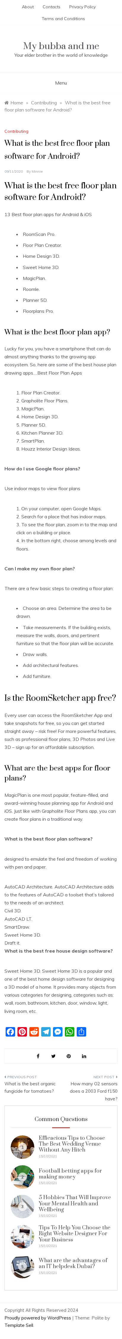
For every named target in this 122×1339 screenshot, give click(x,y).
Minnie (37, 171)
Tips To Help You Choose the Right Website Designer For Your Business (74, 1233)
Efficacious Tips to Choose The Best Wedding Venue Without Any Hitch (72, 1144)
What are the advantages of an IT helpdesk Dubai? (73, 1263)
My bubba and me (61, 46)
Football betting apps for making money (70, 1174)
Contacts (51, 6)
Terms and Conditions (63, 18)
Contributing (16, 131)
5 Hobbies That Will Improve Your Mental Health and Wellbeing (75, 1203)
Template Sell (18, 1325)
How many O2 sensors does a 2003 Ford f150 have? (94, 1091)
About (28, 6)
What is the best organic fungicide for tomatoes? (29, 1087)
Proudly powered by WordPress (38, 1318)
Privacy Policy (82, 6)
